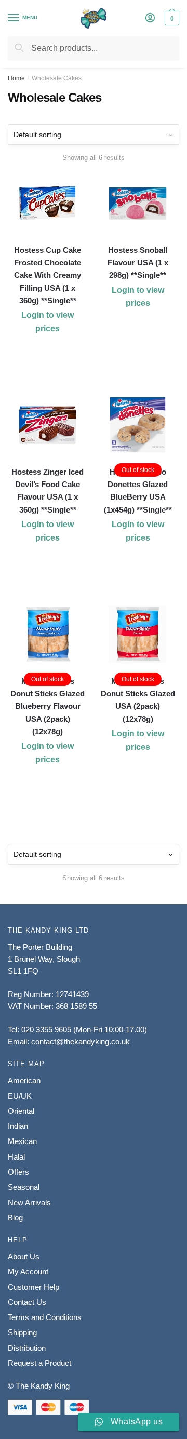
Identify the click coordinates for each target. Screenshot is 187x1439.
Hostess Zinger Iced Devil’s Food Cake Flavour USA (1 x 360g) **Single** (47, 490)
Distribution (27, 1347)
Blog (15, 1217)
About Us (23, 1256)
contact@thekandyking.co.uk (80, 1041)
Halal (16, 1156)
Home (16, 78)
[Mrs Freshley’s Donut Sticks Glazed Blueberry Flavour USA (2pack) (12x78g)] (47, 634)
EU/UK (20, 1096)
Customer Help (33, 1287)
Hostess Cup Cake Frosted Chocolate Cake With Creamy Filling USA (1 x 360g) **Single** (47, 275)
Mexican (22, 1141)
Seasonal (23, 1186)
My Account (28, 1271)
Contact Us (27, 1302)
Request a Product (39, 1363)
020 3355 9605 (46, 1029)
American (24, 1080)
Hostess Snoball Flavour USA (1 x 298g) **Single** (138, 263)
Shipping (22, 1332)
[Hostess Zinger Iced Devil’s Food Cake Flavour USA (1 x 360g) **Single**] (47, 425)
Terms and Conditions (45, 1317)
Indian (18, 1126)
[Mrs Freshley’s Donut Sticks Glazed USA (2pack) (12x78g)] (138, 634)
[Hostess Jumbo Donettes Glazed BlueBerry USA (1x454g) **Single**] (138, 425)
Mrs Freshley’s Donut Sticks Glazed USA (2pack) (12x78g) (138, 700)
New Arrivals (29, 1202)
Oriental (21, 1111)
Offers (18, 1171)
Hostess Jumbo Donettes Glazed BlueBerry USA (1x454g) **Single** (138, 490)
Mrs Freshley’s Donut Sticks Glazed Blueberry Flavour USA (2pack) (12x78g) (47, 706)
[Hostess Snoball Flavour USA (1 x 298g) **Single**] (138, 203)
